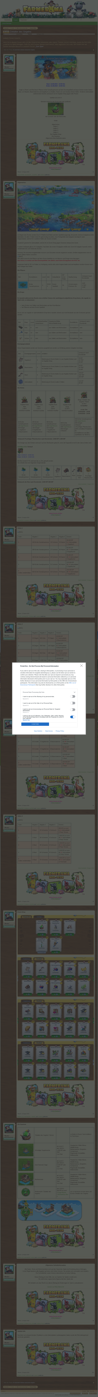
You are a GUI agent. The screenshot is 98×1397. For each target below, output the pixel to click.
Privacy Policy (60, 731)
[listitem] (49, 692)
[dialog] (49, 698)
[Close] (82, 666)
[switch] (72, 696)
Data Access (49, 731)
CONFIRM (35, 724)
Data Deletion (38, 731)
